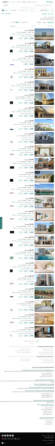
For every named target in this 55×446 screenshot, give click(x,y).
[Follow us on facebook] (13, 436)
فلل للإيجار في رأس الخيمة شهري (48, 350)
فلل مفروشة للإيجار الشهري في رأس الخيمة (46, 354)
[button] (51, 10)
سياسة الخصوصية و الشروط (49, 437)
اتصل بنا (44, 435)
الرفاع (34, 26)
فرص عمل (48, 435)
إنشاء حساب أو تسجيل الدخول (5, 2)
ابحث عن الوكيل (34, 2)
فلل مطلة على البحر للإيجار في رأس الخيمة (47, 359)
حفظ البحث (2, 13)
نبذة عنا (52, 435)
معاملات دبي (18, 2)
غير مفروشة (39, 22)
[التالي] (25, 341)
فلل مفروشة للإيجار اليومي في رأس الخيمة (23, 352)
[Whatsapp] (20, 38)
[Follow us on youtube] (3, 436)
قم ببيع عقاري (29, 2)
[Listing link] (31, 34)
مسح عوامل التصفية (8, 13)
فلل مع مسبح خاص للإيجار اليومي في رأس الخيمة (46, 352)
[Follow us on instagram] (5, 436)
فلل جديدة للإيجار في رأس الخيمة (48, 360)
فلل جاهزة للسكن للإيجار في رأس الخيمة (47, 362)
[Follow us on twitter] (10, 436)
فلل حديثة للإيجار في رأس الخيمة (25, 360)
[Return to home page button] (49, 2)
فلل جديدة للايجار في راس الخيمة (25, 359)
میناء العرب (51, 26)
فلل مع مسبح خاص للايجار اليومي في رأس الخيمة (22, 350)
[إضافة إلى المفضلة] (36, 39)
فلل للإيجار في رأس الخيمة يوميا (25, 349)
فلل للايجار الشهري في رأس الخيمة (48, 349)
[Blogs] (13, 2)
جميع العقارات (50, 22)
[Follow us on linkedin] (8, 436)
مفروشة (44, 22)
